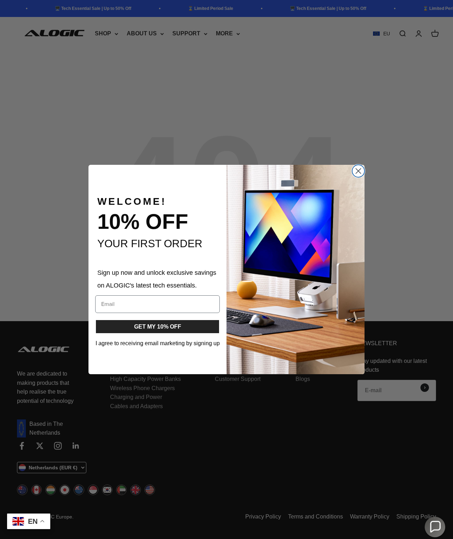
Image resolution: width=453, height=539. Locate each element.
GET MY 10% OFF (157, 327)
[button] (435, 527)
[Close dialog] (358, 171)
